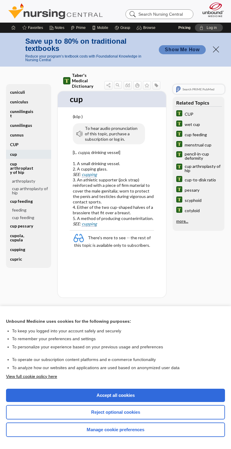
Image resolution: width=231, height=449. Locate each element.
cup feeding (23, 217)
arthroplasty (23, 181)
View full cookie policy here (31, 376)
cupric (16, 259)
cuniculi (17, 92)
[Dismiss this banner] (216, 49)
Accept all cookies (116, 395)
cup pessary (21, 225)
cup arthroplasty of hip (30, 190)
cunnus (17, 134)
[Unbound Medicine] (211, 10)
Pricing (184, 28)
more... (182, 221)
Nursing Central (55, 11)
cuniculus (19, 101)
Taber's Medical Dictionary (82, 81)
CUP (14, 144)
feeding (19, 209)
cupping (89, 174)
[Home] (13, 28)
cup (13, 154)
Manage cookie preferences (115, 429)
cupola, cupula (17, 237)
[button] (147, 28)
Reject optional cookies (115, 412)
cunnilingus (21, 125)
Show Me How (182, 49)
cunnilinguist (21, 113)
